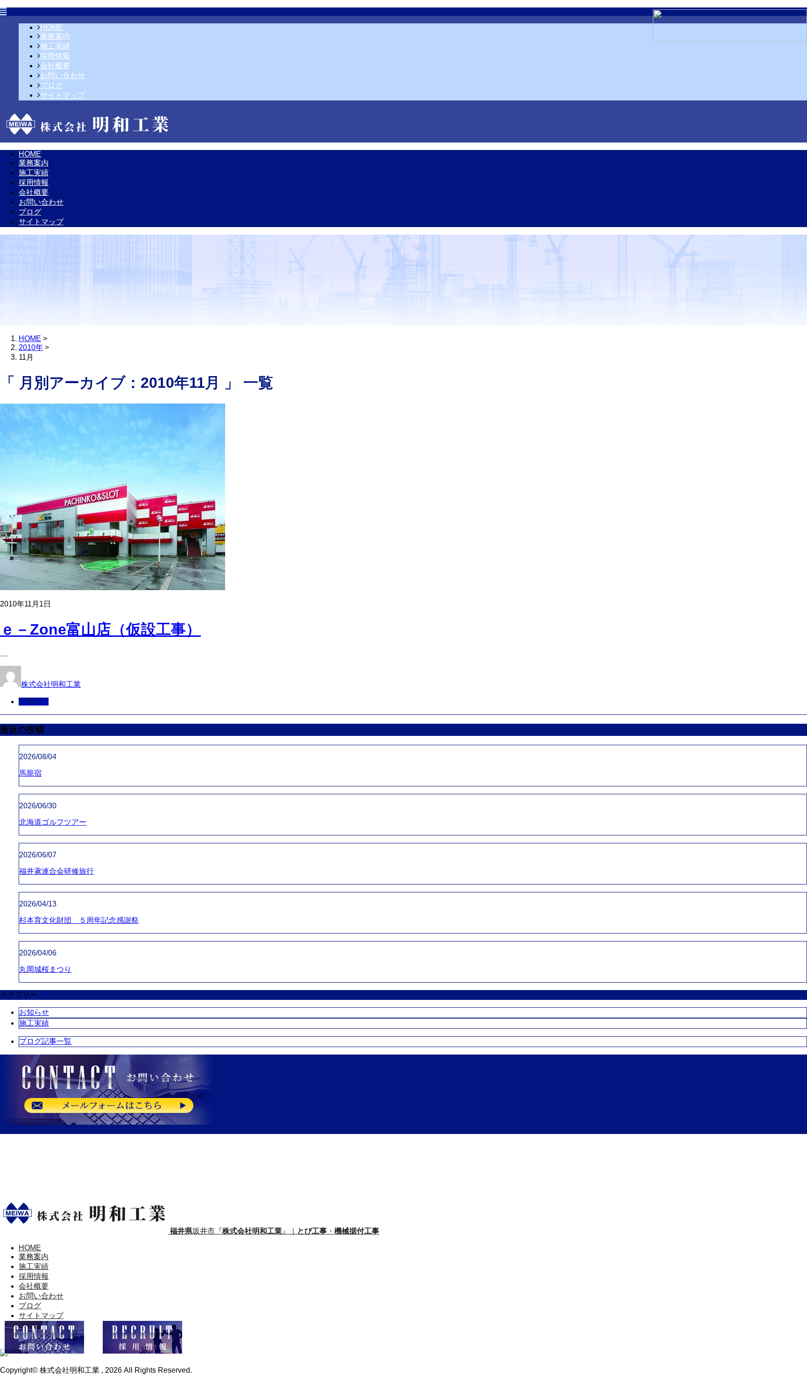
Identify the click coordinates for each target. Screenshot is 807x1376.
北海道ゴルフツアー (52, 822)
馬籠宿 (30, 773)
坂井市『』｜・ (274, 1231)
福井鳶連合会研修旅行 (56, 871)
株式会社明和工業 (51, 684)
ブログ (51, 85)
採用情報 (55, 56)
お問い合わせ (62, 75)
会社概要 (55, 66)
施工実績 (55, 46)
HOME (51, 27)
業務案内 (55, 36)
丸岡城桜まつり (45, 969)
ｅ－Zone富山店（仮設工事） (100, 629)
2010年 (31, 347)
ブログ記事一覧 (45, 1041)
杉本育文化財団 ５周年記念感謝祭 (79, 920)
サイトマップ (62, 95)
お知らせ (34, 1012)
